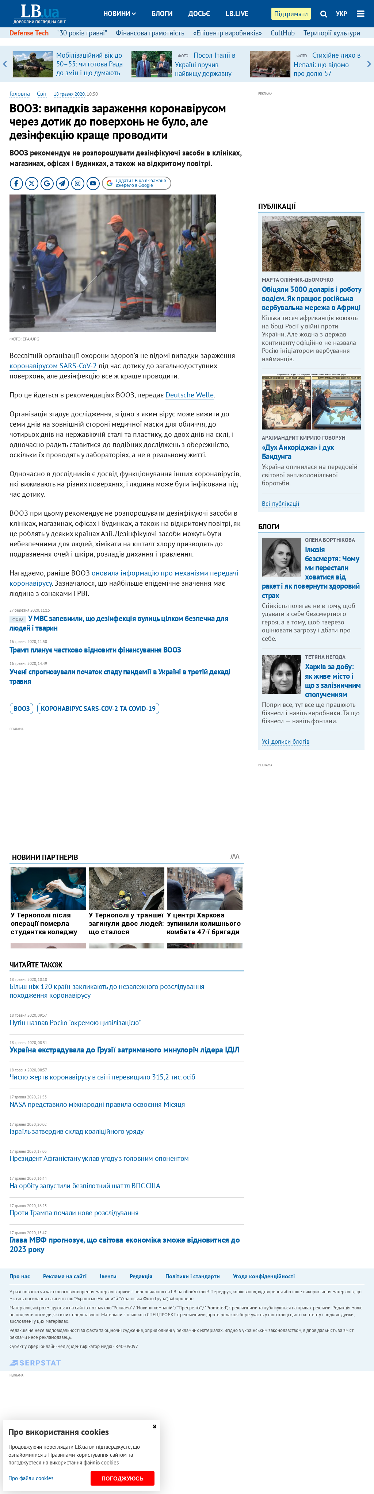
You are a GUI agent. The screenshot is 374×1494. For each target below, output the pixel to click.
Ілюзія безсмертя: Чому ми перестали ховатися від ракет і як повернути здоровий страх (311, 572)
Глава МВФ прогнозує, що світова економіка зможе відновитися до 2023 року (124, 1244)
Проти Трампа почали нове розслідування (74, 1212)
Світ (42, 93)
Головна (19, 93)
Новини (116, 13)
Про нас (19, 1276)
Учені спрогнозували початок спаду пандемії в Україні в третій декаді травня (119, 676)
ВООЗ (22, 708)
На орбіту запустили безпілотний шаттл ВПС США (84, 1185)
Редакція (141, 1276)
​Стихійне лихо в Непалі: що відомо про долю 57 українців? (327, 68)
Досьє (199, 13)
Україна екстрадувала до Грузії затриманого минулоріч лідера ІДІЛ (124, 1049)
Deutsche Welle (189, 395)
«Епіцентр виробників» (227, 32)
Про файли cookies (30, 1478)
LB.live (237, 13)
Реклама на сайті (65, 1276)
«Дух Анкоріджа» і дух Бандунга (298, 451)
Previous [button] (4, 64)
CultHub (283, 32)
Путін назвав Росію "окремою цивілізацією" (75, 1022)
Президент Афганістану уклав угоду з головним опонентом (99, 1158)
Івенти (108, 1276)
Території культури (332, 32)
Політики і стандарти (192, 1276)
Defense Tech (29, 32)
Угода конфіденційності (264, 1276)
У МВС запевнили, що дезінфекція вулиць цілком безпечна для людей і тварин (119, 623)
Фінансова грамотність (150, 32)
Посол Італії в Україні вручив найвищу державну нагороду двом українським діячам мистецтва (205, 77)
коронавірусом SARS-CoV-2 (53, 365)
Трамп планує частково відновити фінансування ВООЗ (95, 650)
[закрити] (154, 1426)
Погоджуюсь (123, 1478)
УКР (341, 13)
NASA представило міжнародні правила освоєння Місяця (97, 1104)
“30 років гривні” (82, 32)
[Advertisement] (126, 784)
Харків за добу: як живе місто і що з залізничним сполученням (333, 680)
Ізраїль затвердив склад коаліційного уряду (76, 1131)
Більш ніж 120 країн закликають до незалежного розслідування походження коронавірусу (107, 991)
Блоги (162, 13)
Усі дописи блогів (285, 742)
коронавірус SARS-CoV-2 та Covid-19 (98, 708)
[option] (68, 64)
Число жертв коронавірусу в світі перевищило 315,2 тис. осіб (102, 1077)
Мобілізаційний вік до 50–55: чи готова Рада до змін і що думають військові (89, 68)
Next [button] (369, 64)
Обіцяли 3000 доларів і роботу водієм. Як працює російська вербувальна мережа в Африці (311, 298)
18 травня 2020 (69, 94)
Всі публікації (280, 504)
